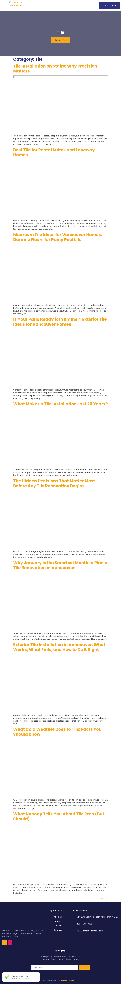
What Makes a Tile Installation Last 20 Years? (60, 404)
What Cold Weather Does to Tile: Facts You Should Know (57, 731)
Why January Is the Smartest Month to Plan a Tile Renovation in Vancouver (60, 565)
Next (104, 898)
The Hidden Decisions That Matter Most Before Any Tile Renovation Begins (54, 483)
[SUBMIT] (84, 967)
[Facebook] (4, 942)
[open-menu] (88, 5)
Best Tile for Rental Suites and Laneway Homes (54, 152)
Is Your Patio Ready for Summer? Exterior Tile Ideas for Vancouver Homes (60, 321)
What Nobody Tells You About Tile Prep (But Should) (58, 816)
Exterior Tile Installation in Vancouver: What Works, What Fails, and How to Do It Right (59, 647)
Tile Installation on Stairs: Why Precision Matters (55, 68)
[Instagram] (10, 942)
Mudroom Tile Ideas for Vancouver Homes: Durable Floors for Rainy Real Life (57, 237)
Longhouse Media (67, 980)
